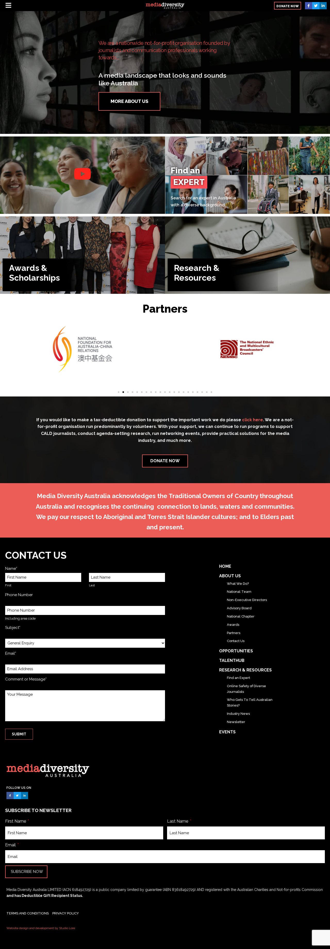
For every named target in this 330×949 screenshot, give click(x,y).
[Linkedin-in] (323, 5)
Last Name (178, 821)
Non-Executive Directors (247, 600)
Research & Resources (196, 272)
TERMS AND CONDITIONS (27, 913)
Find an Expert (238, 678)
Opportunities (236, 650)
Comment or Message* (26, 679)
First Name (16, 821)
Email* (10, 653)
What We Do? (238, 584)
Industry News (238, 714)
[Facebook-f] (308, 5)
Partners (233, 633)
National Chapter (240, 616)
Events (227, 731)
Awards (233, 625)
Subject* (12, 627)
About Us (230, 575)
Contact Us (235, 641)
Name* (11, 568)
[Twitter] (315, 5)
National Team (239, 592)
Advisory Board (239, 608)
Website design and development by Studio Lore (40, 928)
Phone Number (19, 595)
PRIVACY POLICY (65, 913)
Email (11, 844)
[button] (60, 5)
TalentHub (231, 660)
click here (252, 419)
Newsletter (236, 722)
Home (225, 566)
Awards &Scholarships (34, 272)
